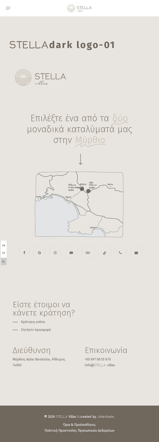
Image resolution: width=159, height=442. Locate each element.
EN (3, 245)
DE (3, 252)
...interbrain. (105, 417)
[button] (8, 8)
